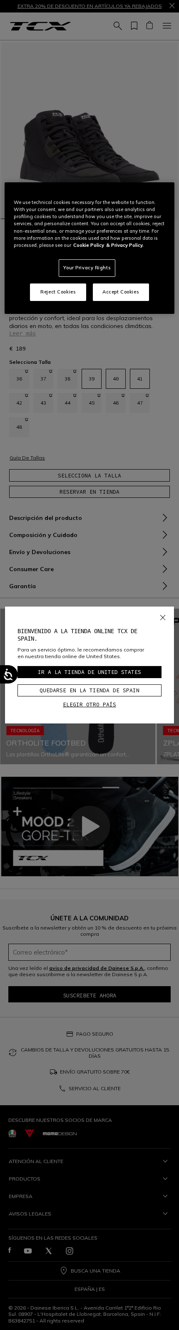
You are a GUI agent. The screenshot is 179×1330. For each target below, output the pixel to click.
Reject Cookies (58, 292)
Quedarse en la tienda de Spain (89, 690)
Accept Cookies (120, 292)
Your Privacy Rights (87, 268)
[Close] (163, 616)
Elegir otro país (89, 704)
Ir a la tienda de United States (89, 672)
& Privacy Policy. (125, 245)
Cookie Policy (88, 245)
